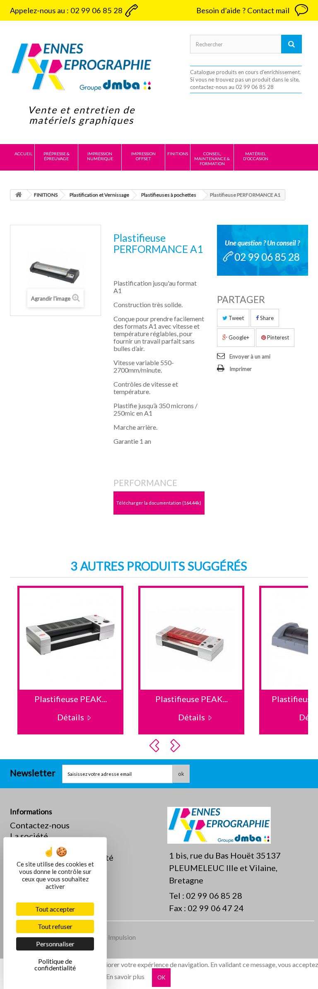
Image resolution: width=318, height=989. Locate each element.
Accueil (23, 153)
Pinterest (277, 337)
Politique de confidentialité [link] (55, 964)
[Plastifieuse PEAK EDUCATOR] (191, 639)
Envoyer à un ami (249, 356)
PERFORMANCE (145, 483)
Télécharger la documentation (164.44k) (158, 502)
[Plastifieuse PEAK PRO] (70, 639)
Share (266, 318)
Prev (155, 745)
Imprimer (240, 369)
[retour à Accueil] (18, 195)
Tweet (235, 318)
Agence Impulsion (110, 937)
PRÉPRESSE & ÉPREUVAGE (56, 156)
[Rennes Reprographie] (81, 66)
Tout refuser (55, 926)
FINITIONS (177, 153)
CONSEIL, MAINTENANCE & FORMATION (212, 158)
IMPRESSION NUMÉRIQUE (100, 156)
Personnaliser (55, 944)
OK (161, 977)
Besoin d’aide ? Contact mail (242, 10)
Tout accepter (55, 909)
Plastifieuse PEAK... (70, 699)
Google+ (238, 337)
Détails (70, 717)
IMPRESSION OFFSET (143, 156)
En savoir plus (125, 977)
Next (176, 745)
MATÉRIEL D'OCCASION (255, 156)
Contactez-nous (40, 825)
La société (29, 836)
